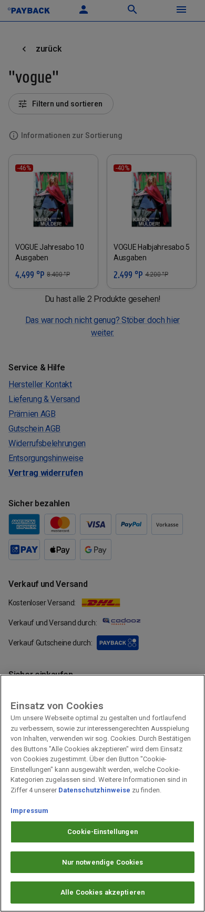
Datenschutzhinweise (94, 790)
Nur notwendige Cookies (103, 862)
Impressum (29, 811)
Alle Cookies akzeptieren (102, 892)
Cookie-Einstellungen (102, 832)
